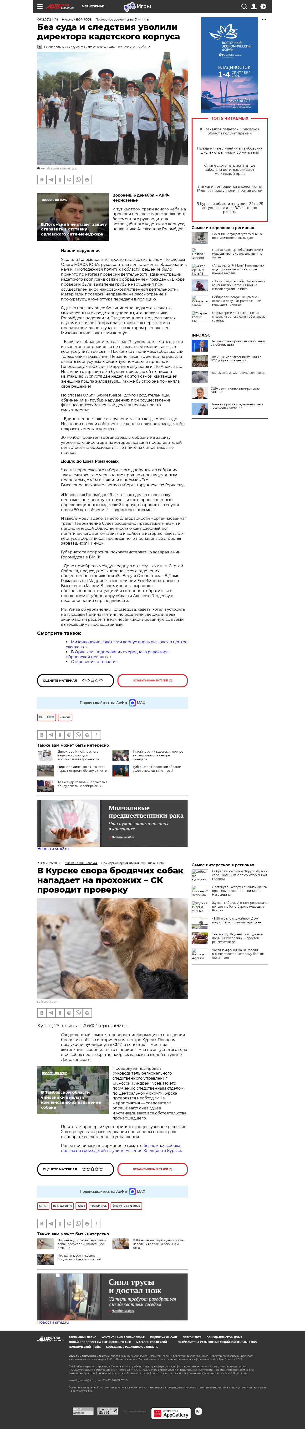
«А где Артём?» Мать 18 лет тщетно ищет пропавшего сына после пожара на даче (238, 269)
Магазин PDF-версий (151, 1342)
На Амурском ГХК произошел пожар (238, 373)
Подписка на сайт (163, 1337)
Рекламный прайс (82, 1337)
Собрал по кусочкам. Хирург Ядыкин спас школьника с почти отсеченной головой (239, 875)
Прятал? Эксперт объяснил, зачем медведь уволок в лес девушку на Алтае (237, 253)
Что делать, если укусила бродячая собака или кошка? (80, 1257)
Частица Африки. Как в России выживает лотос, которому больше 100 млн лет (238, 953)
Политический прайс (85, 1347)
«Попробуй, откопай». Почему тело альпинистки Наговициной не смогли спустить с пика (238, 285)
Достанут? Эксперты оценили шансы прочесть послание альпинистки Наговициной (239, 890)
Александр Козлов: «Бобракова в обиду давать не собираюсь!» (82, 784)
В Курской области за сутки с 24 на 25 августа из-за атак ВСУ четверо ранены (230, 208)
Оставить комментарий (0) (152, 680)
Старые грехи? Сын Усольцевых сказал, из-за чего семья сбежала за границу (238, 316)
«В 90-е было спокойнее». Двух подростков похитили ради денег (237, 920)
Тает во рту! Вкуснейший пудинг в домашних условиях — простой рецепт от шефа (237, 938)
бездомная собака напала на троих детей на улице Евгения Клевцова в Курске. (121, 1148)
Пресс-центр (192, 1337)
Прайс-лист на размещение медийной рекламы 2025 (217, 1342)
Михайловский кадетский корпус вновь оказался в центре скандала (158, 755)
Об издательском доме (224, 1337)
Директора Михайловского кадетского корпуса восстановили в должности (78, 755)
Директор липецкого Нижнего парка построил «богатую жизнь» (83, 768)
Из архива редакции (61, 168)
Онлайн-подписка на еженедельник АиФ (100, 1342)
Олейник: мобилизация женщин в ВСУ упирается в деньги (236, 358)
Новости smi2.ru (53, 848)
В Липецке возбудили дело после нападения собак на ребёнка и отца (158, 1244)
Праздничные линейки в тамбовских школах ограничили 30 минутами (229, 150)
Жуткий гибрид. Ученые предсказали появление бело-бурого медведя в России (240, 906)
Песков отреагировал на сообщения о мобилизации (238, 343)
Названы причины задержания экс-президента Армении (237, 406)
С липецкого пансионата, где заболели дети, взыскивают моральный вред (229, 170)
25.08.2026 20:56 (49, 863)
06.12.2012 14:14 (47, 19)
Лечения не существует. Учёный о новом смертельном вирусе (237, 236)
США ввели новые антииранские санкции (235, 390)
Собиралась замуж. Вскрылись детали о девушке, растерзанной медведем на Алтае (236, 300)
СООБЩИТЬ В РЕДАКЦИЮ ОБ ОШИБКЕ (132, 1347)
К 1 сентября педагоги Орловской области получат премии (230, 131)
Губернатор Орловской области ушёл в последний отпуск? (157, 768)
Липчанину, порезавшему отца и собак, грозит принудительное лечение (82, 1244)
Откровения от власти (93, 661)
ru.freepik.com (47, 1001)
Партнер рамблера (134, 1411)
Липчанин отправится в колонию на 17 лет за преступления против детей (230, 189)
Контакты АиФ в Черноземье (123, 1337)
